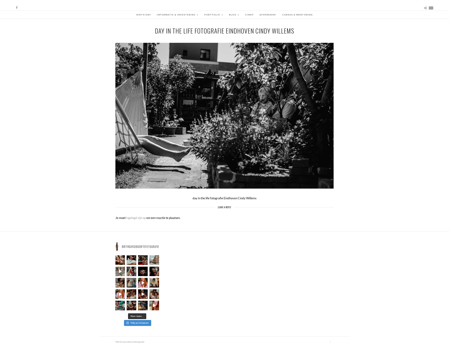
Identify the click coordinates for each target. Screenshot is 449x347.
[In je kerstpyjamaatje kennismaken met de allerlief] (154, 271)
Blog (232, 14)
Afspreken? (268, 14)
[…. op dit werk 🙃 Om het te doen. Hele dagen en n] (154, 283)
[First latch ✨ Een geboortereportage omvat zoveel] (131, 271)
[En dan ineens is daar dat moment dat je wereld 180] (131, 260)
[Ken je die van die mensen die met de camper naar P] (154, 260)
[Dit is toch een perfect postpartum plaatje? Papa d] (120, 260)
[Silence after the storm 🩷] (120, 283)
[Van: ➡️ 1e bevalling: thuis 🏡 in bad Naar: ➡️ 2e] (143, 294)
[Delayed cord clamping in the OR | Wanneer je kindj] (143, 271)
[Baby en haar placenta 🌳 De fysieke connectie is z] (120, 305)
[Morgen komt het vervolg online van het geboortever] (131, 294)
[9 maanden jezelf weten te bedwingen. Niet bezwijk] (131, 305)
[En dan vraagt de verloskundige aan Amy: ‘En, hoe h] (154, 305)
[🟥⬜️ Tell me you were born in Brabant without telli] (131, 283)
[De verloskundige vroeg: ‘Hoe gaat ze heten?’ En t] (120, 294)
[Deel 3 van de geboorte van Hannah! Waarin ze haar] (143, 283)
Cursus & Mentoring (297, 14)
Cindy (249, 14)
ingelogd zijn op (136, 218)
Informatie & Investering (176, 14)
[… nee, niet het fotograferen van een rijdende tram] (120, 271)
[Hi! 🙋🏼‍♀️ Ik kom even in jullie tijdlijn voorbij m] (143, 305)
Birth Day (143, 14)
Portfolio (212, 14)
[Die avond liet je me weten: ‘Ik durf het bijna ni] (143, 260)
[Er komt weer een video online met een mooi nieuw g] (154, 294)
